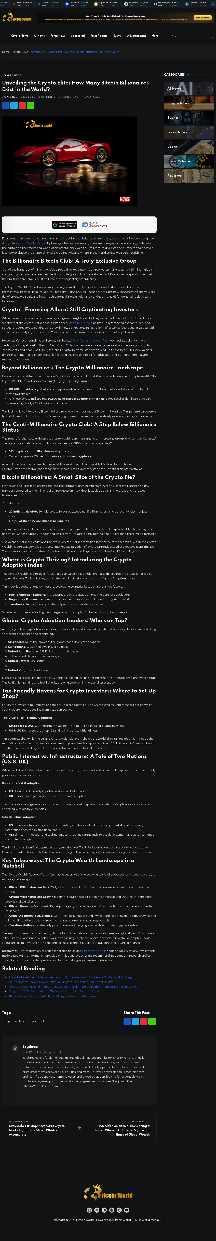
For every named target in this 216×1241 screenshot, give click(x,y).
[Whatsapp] (30, 105)
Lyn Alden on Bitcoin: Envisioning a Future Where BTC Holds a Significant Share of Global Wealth (122, 1130)
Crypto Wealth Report (31, 243)
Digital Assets (37, 1021)
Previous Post (22, 1121)
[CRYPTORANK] (213, 4)
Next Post (139, 1121)
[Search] (211, 36)
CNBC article (83, 323)
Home (6, 51)
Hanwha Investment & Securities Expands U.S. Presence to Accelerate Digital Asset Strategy (71, 977)
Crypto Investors (14, 1021)
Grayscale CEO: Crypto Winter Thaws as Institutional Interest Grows (54, 991)
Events (117, 36)
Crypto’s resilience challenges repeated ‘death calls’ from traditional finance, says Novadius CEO (73, 986)
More (155, 36)
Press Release (98, 36)
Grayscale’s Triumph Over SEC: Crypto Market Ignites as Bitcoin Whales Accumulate (37, 1130)
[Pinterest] (22, 105)
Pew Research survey (87, 340)
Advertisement (136, 36)
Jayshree (11, 97)
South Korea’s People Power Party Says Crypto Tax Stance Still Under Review (61, 982)
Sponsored (78, 36)
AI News (39, 36)
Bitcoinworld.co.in (94, 951)
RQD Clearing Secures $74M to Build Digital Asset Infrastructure (52, 996)
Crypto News (19, 36)
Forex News (57, 36)
